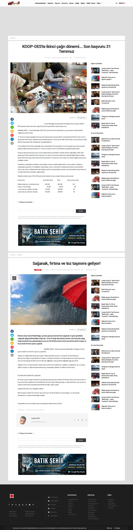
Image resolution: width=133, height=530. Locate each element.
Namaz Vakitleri (93, 504)
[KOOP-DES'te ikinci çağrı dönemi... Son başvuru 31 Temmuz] (48, 87)
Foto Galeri (54, 497)
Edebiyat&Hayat (40, 3)
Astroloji (110, 508)
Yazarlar (53, 504)
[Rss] (27, 505)
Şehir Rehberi (92, 516)
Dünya (71, 3)
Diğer (99, 3)
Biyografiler (111, 504)
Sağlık (77, 3)
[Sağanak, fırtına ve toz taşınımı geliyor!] (48, 299)
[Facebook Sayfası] (10, 505)
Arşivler (53, 508)
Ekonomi (65, 3)
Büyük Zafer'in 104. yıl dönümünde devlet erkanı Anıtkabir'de (109, 125)
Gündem (50, 3)
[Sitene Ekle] (34, 505)
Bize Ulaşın (53, 516)
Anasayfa (12, 38)
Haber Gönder (29, 516)
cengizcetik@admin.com (38, 422)
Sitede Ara (111, 499)
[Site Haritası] (30, 505)
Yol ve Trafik (92, 501)
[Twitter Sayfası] (13, 505)
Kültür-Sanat (91, 3)
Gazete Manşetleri (93, 519)
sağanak (49, 361)
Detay (110, 528)
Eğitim (83, 3)
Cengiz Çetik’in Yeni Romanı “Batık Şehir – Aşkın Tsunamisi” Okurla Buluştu (110, 70)
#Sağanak (21, 410)
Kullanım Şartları (30, 511)
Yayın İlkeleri (12, 513)
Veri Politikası (13, 516)
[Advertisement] (66, 21)
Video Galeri (54, 501)
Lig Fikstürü (91, 508)
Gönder (81, 211)
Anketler (110, 501)
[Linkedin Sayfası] (23, 505)
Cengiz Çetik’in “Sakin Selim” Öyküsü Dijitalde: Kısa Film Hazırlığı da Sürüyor (110, 94)
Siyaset (57, 3)
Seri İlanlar (91, 514)
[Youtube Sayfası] (20, 505)
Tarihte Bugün (92, 510)
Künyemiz (54, 512)
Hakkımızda (12, 511)
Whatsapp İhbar (30, 513)
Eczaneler (91, 506)
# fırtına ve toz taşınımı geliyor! (35, 410)
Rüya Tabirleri (112, 506)
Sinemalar (91, 512)
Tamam (117, 528)
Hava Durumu (92, 499)
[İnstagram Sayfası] (16, 505)
